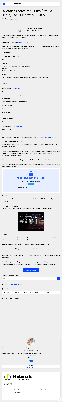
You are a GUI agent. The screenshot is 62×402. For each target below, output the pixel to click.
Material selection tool (31, 367)
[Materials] (16, 4)
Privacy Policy (44, 389)
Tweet (32, 184)
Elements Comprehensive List (47, 137)
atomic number (18, 126)
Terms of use (17, 389)
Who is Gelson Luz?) (31, 355)
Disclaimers (17, 392)
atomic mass (17, 88)
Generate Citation (31, 270)
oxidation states (21, 42)
